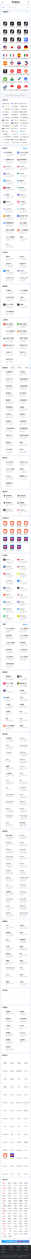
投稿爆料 (26, 1249)
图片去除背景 (22, 1223)
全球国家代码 (27, 1198)
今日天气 (21, 1211)
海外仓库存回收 (12, 1183)
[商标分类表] (3, 1002)
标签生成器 (27, 1233)
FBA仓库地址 (27, 1216)
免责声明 (3, 1249)
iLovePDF (4, 1190)
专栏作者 (3, 1252)
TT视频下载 (27, 1203)
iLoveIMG (15, 1195)
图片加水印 (5, 1195)
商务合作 (19, 1249)
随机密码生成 (11, 1206)
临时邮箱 (5, 1206)
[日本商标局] (19, 994)
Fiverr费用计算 (22, 1213)
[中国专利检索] (27, 1002)
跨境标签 (19, 1247)
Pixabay (27, 1195)
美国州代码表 (11, 1218)
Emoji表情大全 (17, 1188)
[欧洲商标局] (11, 994)
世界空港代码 (11, 1221)
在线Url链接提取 (23, 1221)
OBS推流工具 (11, 1233)
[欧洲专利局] (11, 998)
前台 (24, 1071)
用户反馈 (11, 1249)
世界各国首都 (11, 1198)
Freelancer (27, 1185)
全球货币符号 (5, 1200)
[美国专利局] (7, 998)
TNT (5, 1231)
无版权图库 (11, 1193)
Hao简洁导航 (27, 1231)
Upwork (21, 1185)
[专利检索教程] (7, 1002)
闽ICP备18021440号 (24, 1255)
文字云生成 (11, 1190)
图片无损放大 (27, 1193)
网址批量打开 (22, 1190)
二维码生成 (16, 1206)
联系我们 (11, 1247)
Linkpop (21, 1233)
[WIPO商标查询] (23, 994)
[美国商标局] (3, 998)
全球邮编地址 (22, 1200)
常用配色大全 (16, 1218)
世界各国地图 (11, 1203)
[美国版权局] (19, 1002)
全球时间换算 (22, 1206)
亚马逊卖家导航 (15, 1255)
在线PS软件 (11, 1195)
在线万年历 (27, 1211)
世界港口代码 (16, 1200)
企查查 (15, 1226)
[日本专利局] (19, 998)
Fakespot (15, 1223)
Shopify (5, 1236)
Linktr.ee (16, 1233)
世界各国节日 (22, 1198)
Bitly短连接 (10, 1223)
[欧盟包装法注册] (3, 994)
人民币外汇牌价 (12, 1208)
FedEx (26, 1228)
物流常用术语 (22, 1218)
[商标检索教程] (11, 1002)
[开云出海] (7, 994)
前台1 (24, 1087)
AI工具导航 (16, 1231)
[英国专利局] (15, 998)
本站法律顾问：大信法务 (22, 1257)
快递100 (21, 1226)
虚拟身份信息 (16, 1183)
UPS (16, 1228)
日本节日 (10, 1211)
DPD (10, 1231)
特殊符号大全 (11, 1188)
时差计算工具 (27, 1190)
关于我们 (3, 1247)
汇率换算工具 (16, 1208)
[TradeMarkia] (27, 994)
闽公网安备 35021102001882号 (9, 1257)
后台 (27, 1071)
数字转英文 (27, 1206)
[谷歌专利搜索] (27, 998)
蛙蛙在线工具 (16, 1190)
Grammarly (5, 1226)
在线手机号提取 (17, 1221)
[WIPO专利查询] (23, 998)
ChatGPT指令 (11, 1213)
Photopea (10, 1226)
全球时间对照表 (17, 1198)
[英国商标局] (15, 994)
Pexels (21, 1195)
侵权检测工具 (16, 1213)
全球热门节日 (22, 1208)
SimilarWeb (5, 1185)
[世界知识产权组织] (15, 1002)
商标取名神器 (16, 1203)
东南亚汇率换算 (17, 1216)
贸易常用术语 (27, 1218)
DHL (21, 1228)
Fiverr (15, 1185)
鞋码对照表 (5, 1221)
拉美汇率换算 (11, 1216)
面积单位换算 (22, 1216)
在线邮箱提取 (27, 1221)
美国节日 (26, 1208)
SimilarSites (11, 1185)
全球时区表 (11, 1200)
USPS (10, 1228)
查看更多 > (25, 148)
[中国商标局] (23, 1002)
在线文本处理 (22, 1188)
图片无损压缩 (16, 1193)
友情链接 (26, 1247)
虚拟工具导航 (22, 1231)
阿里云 (10, 1236)
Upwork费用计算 (6, 1216)
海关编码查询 (27, 1188)
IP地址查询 (21, 1203)
